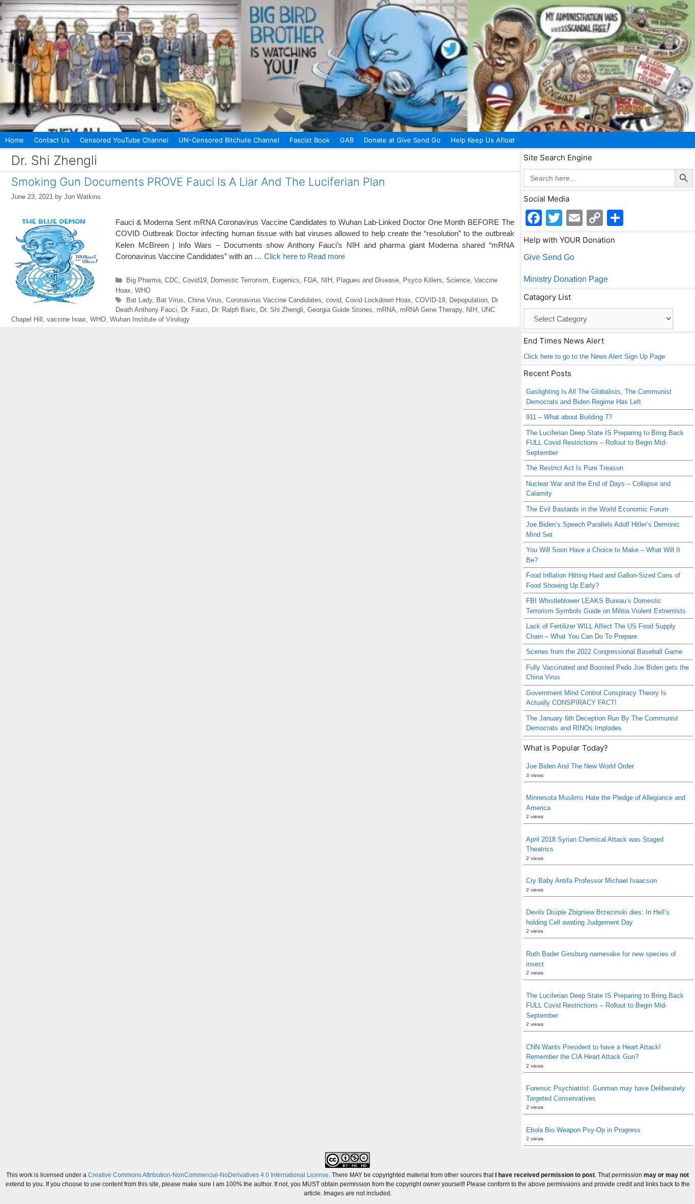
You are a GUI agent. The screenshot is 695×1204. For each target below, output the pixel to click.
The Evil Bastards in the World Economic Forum (597, 509)
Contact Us (52, 140)
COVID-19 (430, 300)
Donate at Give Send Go (402, 140)
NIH (326, 280)
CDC (172, 280)
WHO (143, 290)
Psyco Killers (422, 280)
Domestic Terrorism (239, 280)
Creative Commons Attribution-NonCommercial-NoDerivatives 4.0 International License (208, 1175)
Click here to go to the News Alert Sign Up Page (594, 356)
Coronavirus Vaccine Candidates (274, 300)
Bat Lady (139, 300)
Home (14, 140)
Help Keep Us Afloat (483, 140)
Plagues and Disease (367, 280)
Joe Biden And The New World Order (580, 766)
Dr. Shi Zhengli (281, 309)
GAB (347, 140)
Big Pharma (143, 280)
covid (333, 300)
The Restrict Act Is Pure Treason (574, 468)
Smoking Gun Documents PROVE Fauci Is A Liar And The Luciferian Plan (198, 181)
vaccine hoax (66, 319)
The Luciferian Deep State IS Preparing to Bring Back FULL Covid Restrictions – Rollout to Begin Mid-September (605, 442)
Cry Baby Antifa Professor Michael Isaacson (591, 880)
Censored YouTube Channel (124, 140)
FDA (310, 280)
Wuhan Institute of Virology (150, 319)
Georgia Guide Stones (339, 309)
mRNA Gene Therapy (431, 309)
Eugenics (286, 280)
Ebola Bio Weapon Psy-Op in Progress (583, 1130)
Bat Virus (170, 300)
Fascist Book (309, 140)
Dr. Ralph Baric (234, 309)
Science (458, 280)
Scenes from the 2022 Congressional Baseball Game (604, 651)
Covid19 (195, 280)
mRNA (386, 309)
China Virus (205, 300)
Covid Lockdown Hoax (378, 300)
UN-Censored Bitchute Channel (229, 140)
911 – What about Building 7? (569, 417)
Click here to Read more (304, 256)
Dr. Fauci (194, 309)
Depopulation (468, 300)
